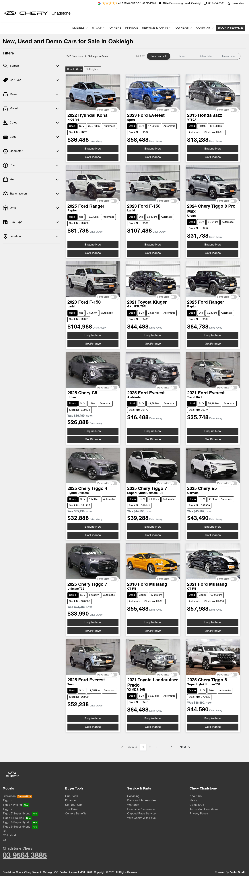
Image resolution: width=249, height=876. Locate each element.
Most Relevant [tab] (158, 56)
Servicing (133, 796)
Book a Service (230, 27)
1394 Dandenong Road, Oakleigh (182, 3)
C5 (5, 831)
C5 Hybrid (9, 835)
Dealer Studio (237, 872)
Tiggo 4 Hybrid (12, 805)
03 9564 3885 (25, 856)
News (193, 800)
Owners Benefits (75, 813)
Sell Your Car (73, 805)
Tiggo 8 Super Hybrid (16, 822)
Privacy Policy (199, 813)
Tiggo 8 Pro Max (13, 818)
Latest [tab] (182, 56)
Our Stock (71, 796)
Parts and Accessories (141, 800)
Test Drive (71, 809)
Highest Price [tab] (205, 56)
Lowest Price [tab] (228, 56)
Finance (131, 27)
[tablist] (193, 56)
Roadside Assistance (141, 809)
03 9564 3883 (216, 3)
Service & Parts (155, 27)
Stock (97, 27)
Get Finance (93, 157)
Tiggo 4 (8, 800)
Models (78, 27)
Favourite (103, 110)
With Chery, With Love (141, 818)
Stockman (9, 796)
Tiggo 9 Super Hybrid (16, 826)
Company (203, 27)
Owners (182, 27)
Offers (116, 27)
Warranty (133, 805)
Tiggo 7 (8, 809)
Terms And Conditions (204, 809)
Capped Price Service (141, 813)
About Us (196, 796)
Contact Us (197, 805)
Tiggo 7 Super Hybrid (16, 813)
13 (172, 747)
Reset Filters (74, 69)
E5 (4, 839)
